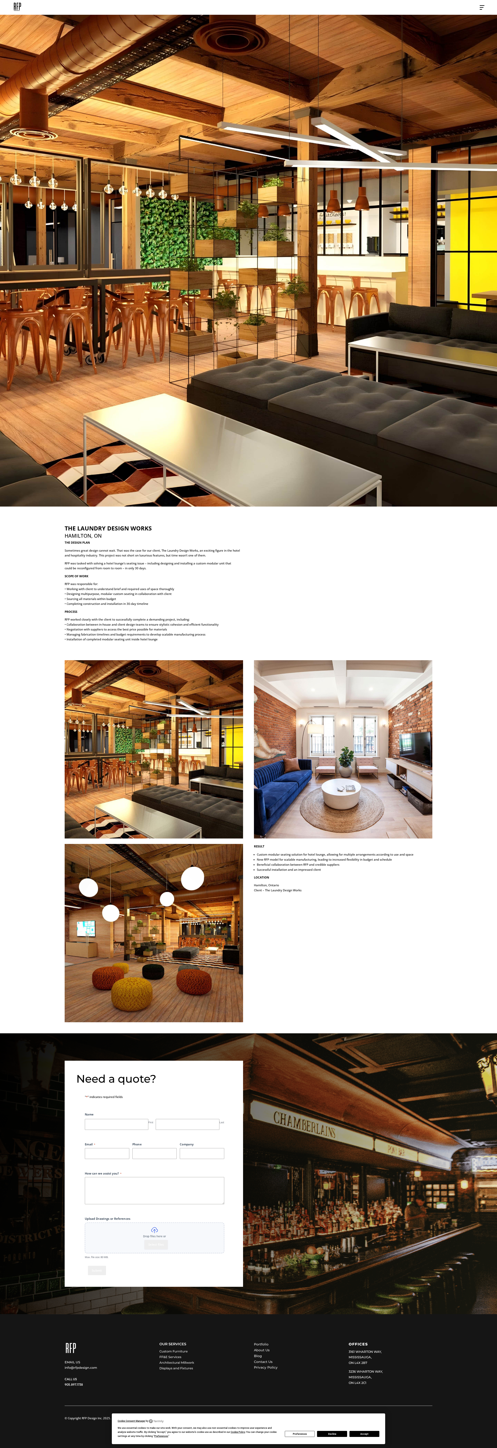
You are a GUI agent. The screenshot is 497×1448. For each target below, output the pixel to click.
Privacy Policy (266, 1367)
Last (221, 1122)
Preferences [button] (161, 1436)
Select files (156, 1244)
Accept (364, 1434)
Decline (332, 1434)
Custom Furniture (173, 1351)
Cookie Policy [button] (238, 1432)
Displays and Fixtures (176, 1368)
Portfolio (261, 1344)
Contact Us (263, 1362)
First (150, 1122)
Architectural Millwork (176, 1362)
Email (90, 1144)
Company (187, 1144)
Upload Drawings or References (107, 1219)
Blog (258, 1356)
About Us (262, 1350)
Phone (137, 1144)
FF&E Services (170, 1357)
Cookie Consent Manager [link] (131, 1421)
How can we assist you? (103, 1173)
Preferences (300, 1434)
